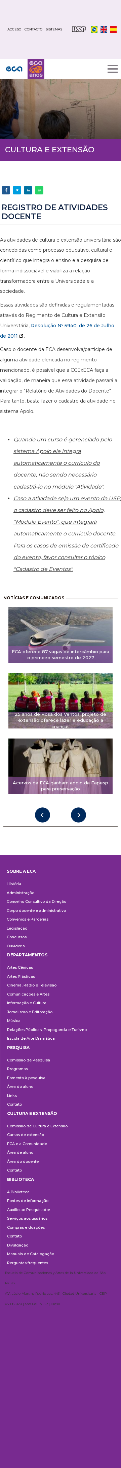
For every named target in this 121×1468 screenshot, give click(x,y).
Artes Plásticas (21, 976)
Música (14, 1020)
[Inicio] (25, 69)
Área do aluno (20, 1086)
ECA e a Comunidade (27, 1143)
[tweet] (17, 190)
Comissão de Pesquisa (28, 1060)
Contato (14, 1104)
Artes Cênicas (20, 967)
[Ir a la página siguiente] (78, 815)
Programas (17, 1068)
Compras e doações (26, 1227)
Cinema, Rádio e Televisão (31, 985)
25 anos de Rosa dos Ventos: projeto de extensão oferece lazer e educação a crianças (60, 720)
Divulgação (17, 1245)
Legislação (17, 928)
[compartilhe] (6, 190)
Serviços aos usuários (27, 1218)
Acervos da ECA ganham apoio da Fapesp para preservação (60, 786)
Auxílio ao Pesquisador (28, 1209)
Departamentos (27, 954)
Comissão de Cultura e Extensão (37, 1126)
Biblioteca (20, 1179)
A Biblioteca (18, 1192)
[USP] (79, 29)
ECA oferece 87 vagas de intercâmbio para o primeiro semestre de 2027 (60, 655)
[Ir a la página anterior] (42, 815)
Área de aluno (20, 1152)
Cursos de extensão (25, 1134)
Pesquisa (18, 1047)
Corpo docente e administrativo (36, 910)
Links (12, 1095)
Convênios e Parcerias (27, 919)
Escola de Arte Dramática (31, 1038)
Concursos (17, 937)
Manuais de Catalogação (30, 1253)
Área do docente (23, 1161)
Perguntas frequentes (27, 1263)
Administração (20, 892)
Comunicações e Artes (28, 994)
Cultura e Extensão (32, 1113)
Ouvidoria (16, 946)
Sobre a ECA (21, 871)
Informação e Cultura (26, 1003)
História (14, 883)
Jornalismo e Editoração (29, 1012)
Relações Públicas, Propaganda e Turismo (47, 1029)
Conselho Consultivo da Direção (36, 901)
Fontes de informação (27, 1200)
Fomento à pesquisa (26, 1077)
